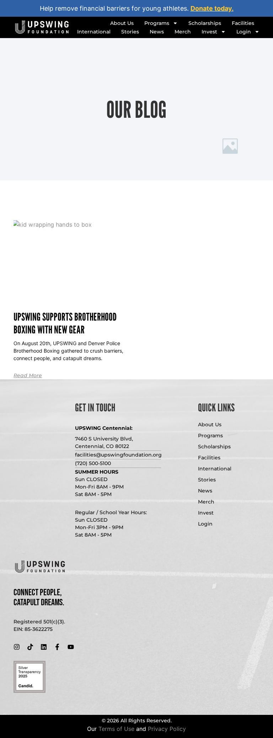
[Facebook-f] (57, 647)
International (94, 31)
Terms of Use (116, 728)
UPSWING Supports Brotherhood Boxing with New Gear (65, 323)
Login (243, 31)
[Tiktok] (30, 647)
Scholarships (204, 23)
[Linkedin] (44, 647)
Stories (130, 31)
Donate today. (212, 8)
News (157, 31)
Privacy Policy (167, 728)
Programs (156, 23)
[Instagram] (17, 647)
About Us (122, 23)
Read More (28, 375)
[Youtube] (71, 647)
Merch (183, 31)
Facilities (243, 23)
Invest (209, 31)
